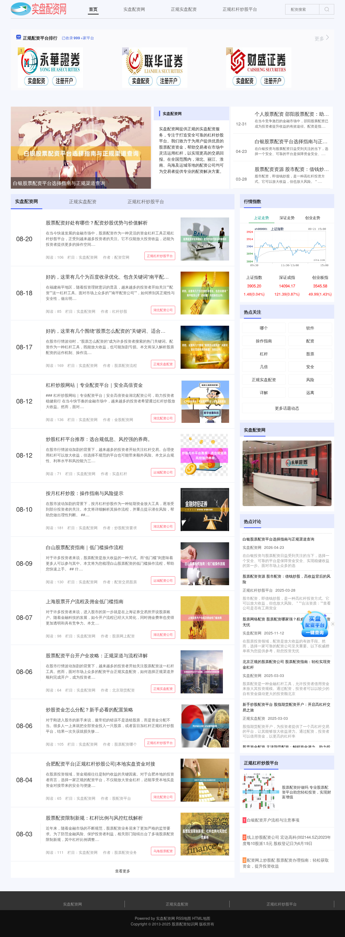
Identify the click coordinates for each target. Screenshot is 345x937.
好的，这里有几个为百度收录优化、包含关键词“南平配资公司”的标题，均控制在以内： (139, 276)
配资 (310, 340)
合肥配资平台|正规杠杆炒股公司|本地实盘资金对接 (100, 763)
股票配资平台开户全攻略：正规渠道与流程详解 (97, 655)
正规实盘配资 (184, 9)
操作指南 (264, 340)
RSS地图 (183, 918)
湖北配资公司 (163, 309)
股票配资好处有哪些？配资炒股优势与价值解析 (97, 222)
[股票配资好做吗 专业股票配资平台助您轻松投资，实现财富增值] (261, 792)
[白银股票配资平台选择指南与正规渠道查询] (81, 152)
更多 (320, 38)
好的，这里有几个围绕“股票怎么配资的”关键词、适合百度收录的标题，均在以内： (135, 330)
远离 (310, 392)
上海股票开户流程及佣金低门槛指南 (84, 601)
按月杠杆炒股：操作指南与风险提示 (84, 492)
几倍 (264, 366)
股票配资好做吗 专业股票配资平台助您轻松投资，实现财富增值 (306, 791)
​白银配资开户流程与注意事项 (273, 820)
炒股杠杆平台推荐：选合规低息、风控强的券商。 (99, 438)
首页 (93, 9)
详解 (264, 392)
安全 (310, 366)
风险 (310, 379)
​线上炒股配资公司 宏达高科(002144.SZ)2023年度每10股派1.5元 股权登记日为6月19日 (287, 840)
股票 (310, 353)
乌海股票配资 (163, 850)
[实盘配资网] (38, 8)
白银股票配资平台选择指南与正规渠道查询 (59, 182)
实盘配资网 (134, 9)
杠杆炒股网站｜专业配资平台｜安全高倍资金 (94, 384)
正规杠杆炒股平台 (240, 9)
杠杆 (264, 353)
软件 (310, 328)
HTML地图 (201, 918)
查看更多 (122, 870)
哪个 (264, 328)
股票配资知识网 (185, 924)
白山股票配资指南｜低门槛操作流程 (84, 546)
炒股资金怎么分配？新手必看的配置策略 (89, 709)
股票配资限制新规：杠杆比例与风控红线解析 (94, 817)
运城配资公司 (163, 472)
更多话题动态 (287, 408)
